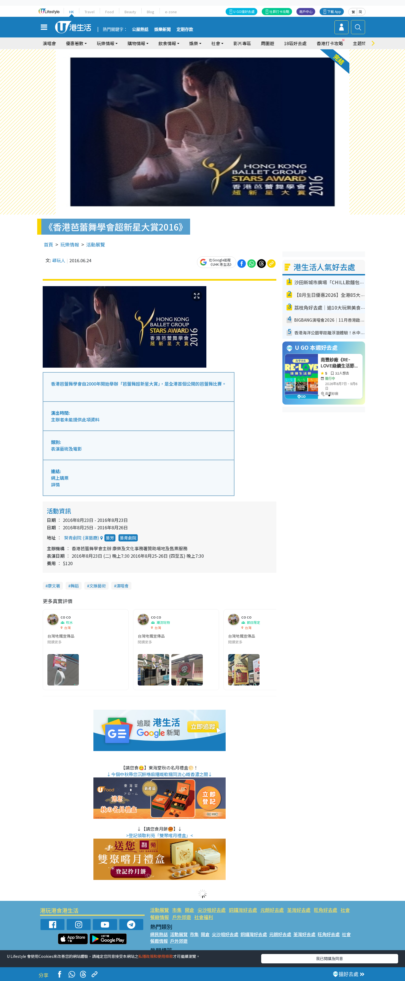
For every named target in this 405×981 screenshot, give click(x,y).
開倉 (189, 909)
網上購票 (60, 478)
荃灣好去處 (298, 909)
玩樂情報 (69, 244)
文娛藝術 (97, 586)
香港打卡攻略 (330, 43)
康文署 (54, 586)
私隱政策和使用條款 (155, 956)
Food (109, 11)
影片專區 (242, 43)
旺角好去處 (325, 909)
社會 (345, 909)
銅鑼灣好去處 (243, 909)
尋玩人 (58, 260)
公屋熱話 (140, 29)
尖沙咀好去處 (212, 909)
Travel (89, 11)
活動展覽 (95, 244)
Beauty (130, 11)
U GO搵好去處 (244, 11)
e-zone (171, 11)
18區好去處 (295, 43)
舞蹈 (75, 586)
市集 (177, 909)
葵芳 (110, 538)
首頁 (48, 244)
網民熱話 (159, 934)
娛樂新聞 (162, 29)
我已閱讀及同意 (329, 958)
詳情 (55, 484)
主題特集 (362, 43)
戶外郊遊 (181, 917)
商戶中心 (305, 11)
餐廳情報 (159, 917)
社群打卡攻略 (279, 11)
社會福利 (203, 917)
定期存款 (185, 29)
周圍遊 (267, 43)
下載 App (334, 11)
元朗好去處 (272, 909)
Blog (150, 11)
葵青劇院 (128, 538)
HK (71, 11)
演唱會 (49, 43)
